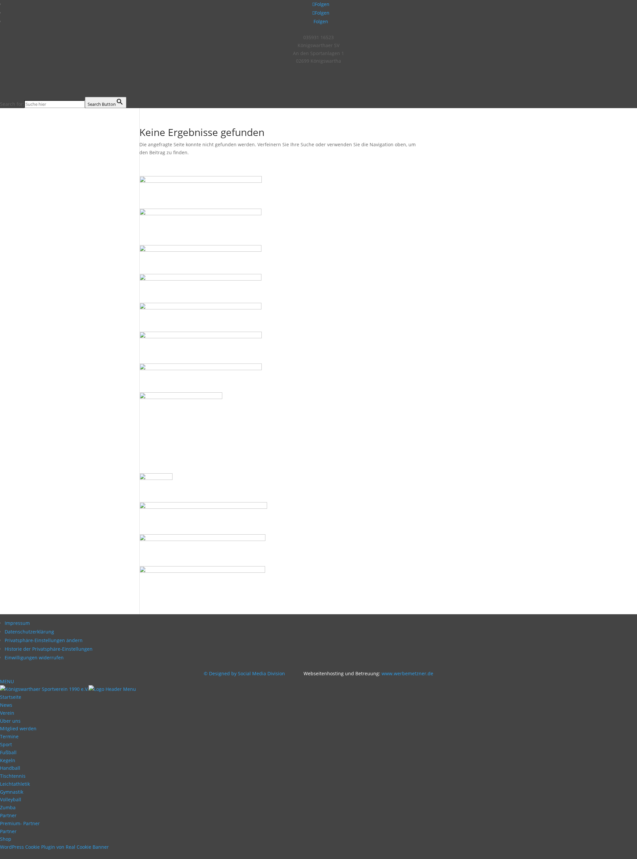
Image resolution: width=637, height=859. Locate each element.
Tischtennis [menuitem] (13, 776)
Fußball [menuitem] (8, 752)
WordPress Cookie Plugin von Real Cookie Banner (54, 847)
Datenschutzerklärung (29, 631)
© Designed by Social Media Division (246, 673)
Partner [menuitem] (8, 815)
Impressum (17, 623)
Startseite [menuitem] (10, 697)
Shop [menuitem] (5, 839)
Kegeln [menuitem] (7, 760)
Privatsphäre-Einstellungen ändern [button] (44, 640)
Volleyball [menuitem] (10, 799)
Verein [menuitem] (7, 713)
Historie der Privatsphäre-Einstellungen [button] (49, 649)
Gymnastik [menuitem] (11, 792)
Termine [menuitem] (9, 736)
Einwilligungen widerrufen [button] (34, 657)
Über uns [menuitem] (10, 721)
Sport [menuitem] (6, 744)
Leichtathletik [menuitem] (15, 784)
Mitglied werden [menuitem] (18, 728)
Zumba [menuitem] (8, 807)
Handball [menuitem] (10, 768)
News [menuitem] (6, 705)
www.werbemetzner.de (407, 673)
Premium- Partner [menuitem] (20, 823)
